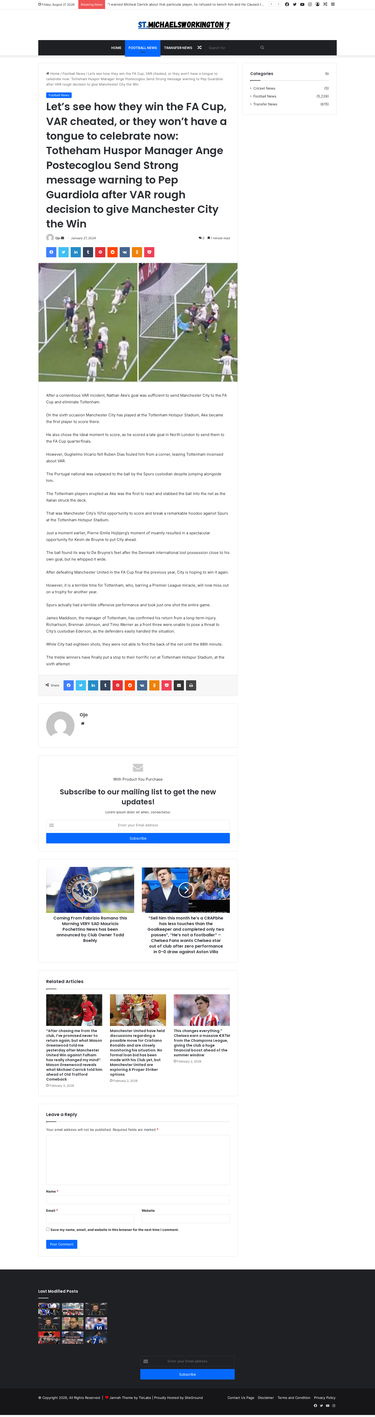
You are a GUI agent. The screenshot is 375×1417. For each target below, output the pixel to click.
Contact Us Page (241, 1398)
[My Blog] (187, 25)
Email (52, 1210)
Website (148, 1210)
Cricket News (264, 88)
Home (116, 48)
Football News (143, 48)
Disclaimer (266, 1398)
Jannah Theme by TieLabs (130, 1398)
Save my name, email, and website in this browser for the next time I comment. (115, 1230)
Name (52, 1191)
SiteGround (194, 1398)
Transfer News (178, 48)
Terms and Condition (294, 1398)
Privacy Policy (324, 1398)
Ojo (57, 238)
